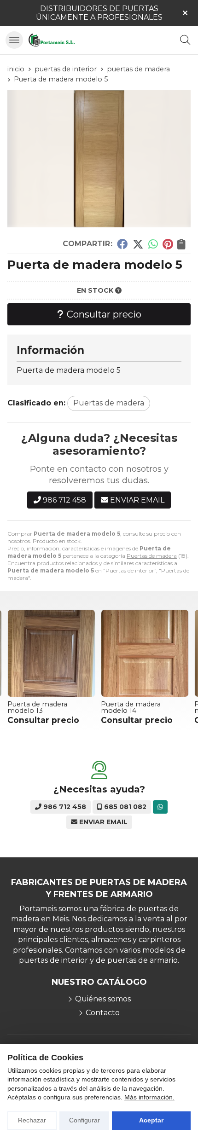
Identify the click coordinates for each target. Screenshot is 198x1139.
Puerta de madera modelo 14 (69, 707)
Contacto (103, 1012)
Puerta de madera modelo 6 (162, 707)
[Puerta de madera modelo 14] (82, 653)
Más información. (149, 1097)
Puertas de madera (152, 555)
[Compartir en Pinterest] (168, 244)
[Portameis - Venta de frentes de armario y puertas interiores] (52, 40)
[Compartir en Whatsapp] (153, 244)
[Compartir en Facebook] (122, 244)
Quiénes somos (103, 998)
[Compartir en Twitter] (138, 244)
